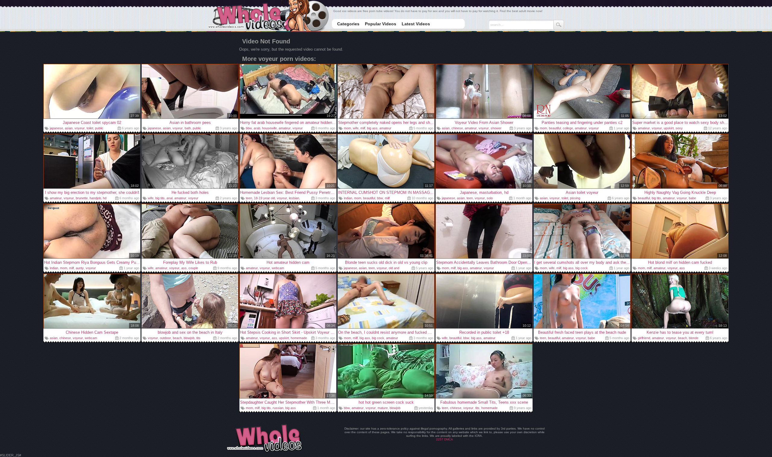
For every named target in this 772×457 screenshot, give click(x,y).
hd (104, 198)
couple (193, 268)
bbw (249, 128)
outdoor (165, 338)
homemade (299, 338)
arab (257, 128)
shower (496, 128)
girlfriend (644, 338)
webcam (278, 268)
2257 (439, 439)
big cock (581, 268)
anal (169, 198)
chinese (457, 128)
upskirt (669, 128)
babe (692, 198)
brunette (82, 198)
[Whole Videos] (268, 16)
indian (348, 198)
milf (362, 128)
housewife (269, 128)
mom (347, 128)
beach (177, 338)
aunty (80, 268)
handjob (95, 198)
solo (490, 198)
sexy (679, 128)
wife (356, 128)
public (99, 128)
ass (184, 268)
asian (69, 128)
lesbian (294, 198)
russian (278, 408)
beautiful (555, 128)
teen (249, 198)
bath (188, 128)
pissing (575, 198)
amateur (285, 128)
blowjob (189, 338)
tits (198, 338)
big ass (372, 128)
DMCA (448, 439)
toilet (90, 128)
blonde (693, 338)
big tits (160, 198)
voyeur (79, 128)
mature (383, 408)
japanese (56, 128)
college (568, 128)
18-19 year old (264, 198)
